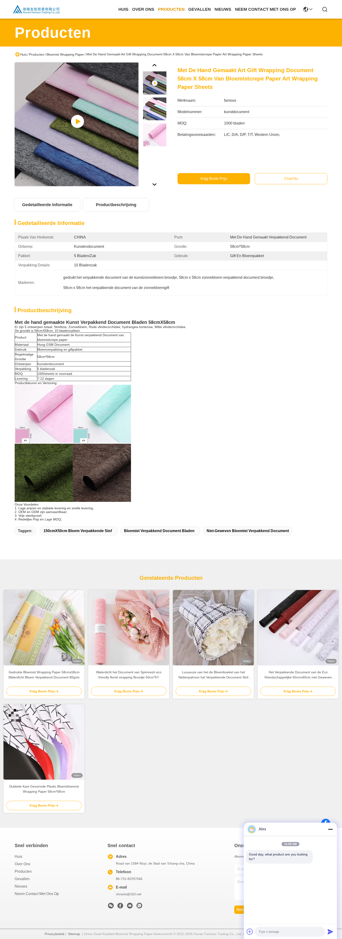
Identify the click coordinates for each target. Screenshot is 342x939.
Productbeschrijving (116, 204)
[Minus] (330, 829)
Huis (123, 9)
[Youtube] (130, 907)
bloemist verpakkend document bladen (159, 531)
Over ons (22, 864)
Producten (36, 54)
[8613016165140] (139, 907)
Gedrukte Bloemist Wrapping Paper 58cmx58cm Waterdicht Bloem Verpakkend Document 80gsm (44, 674)
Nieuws (21, 886)
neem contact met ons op (265, 9)
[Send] (330, 931)
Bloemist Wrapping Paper (65, 54)
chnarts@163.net (128, 894)
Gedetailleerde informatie (47, 204)
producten (171, 9)
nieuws (223, 9)
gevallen (199, 9)
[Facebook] (120, 907)
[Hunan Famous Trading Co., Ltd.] (36, 9)
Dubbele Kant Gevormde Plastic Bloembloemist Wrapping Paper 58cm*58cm (44, 789)
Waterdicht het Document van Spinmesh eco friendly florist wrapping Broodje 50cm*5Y (128, 674)
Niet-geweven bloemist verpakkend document (248, 531)
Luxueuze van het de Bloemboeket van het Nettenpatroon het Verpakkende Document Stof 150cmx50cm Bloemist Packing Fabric (213, 675)
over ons (143, 9)
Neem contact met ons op (37, 894)
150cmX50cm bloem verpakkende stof (78, 531)
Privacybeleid (54, 934)
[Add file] (250, 931)
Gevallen (22, 879)
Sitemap (74, 934)
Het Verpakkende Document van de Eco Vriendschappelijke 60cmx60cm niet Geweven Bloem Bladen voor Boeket (298, 675)
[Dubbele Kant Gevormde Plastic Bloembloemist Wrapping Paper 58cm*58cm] (43, 741)
